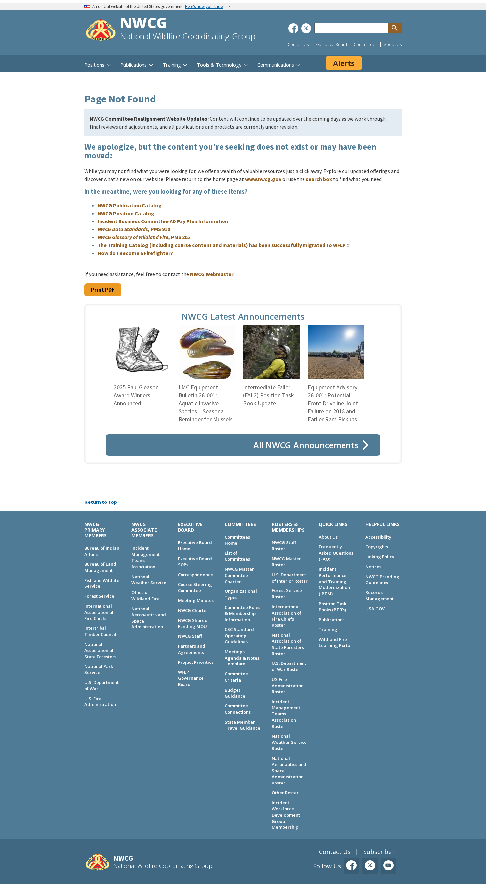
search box (319, 179)
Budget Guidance (235, 693)
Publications (331, 620)
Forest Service (99, 596)
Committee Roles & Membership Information (242, 613)
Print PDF (103, 289)
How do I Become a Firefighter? (135, 253)
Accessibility (378, 537)
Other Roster (285, 793)
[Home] (100, 30)
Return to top (100, 502)
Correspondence (195, 575)
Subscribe (377, 852)
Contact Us (298, 44)
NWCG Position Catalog (126, 213)
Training (328, 629)
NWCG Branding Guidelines (382, 580)
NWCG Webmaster (211, 274)
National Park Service (98, 669)
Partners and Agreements (191, 649)
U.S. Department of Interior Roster (290, 578)
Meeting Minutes (196, 600)
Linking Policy (379, 557)
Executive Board (331, 44)
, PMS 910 (134, 229)
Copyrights (376, 547)
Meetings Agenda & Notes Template (242, 658)
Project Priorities (196, 662)
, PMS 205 (144, 237)
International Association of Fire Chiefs (99, 612)
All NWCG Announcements (306, 445)
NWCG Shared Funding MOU (193, 623)
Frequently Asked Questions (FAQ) (336, 553)
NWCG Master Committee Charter (239, 575)
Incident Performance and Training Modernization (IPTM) (334, 581)
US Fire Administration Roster (288, 685)
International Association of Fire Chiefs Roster (286, 616)
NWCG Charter (193, 610)
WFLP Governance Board (191, 678)
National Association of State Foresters (100, 650)
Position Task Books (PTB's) (332, 607)
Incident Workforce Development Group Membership (286, 815)
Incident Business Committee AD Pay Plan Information (163, 221)
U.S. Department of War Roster (289, 666)
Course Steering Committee (195, 588)
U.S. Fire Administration (100, 702)
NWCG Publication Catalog (130, 205)
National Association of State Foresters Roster (288, 644)
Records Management (379, 595)
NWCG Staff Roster (284, 546)
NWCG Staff (190, 636)
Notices (373, 567)
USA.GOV (375, 609)
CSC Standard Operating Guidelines (239, 635)
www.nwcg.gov (263, 179)
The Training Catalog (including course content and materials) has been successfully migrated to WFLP (222, 245)
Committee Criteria (236, 677)
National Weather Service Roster (289, 742)
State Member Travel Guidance (242, 725)
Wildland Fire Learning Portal (335, 642)
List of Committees (237, 556)
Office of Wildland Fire (145, 595)
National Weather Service (148, 580)
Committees (365, 44)
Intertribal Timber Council (100, 631)
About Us (393, 44)
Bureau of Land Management (100, 567)
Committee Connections (238, 709)
